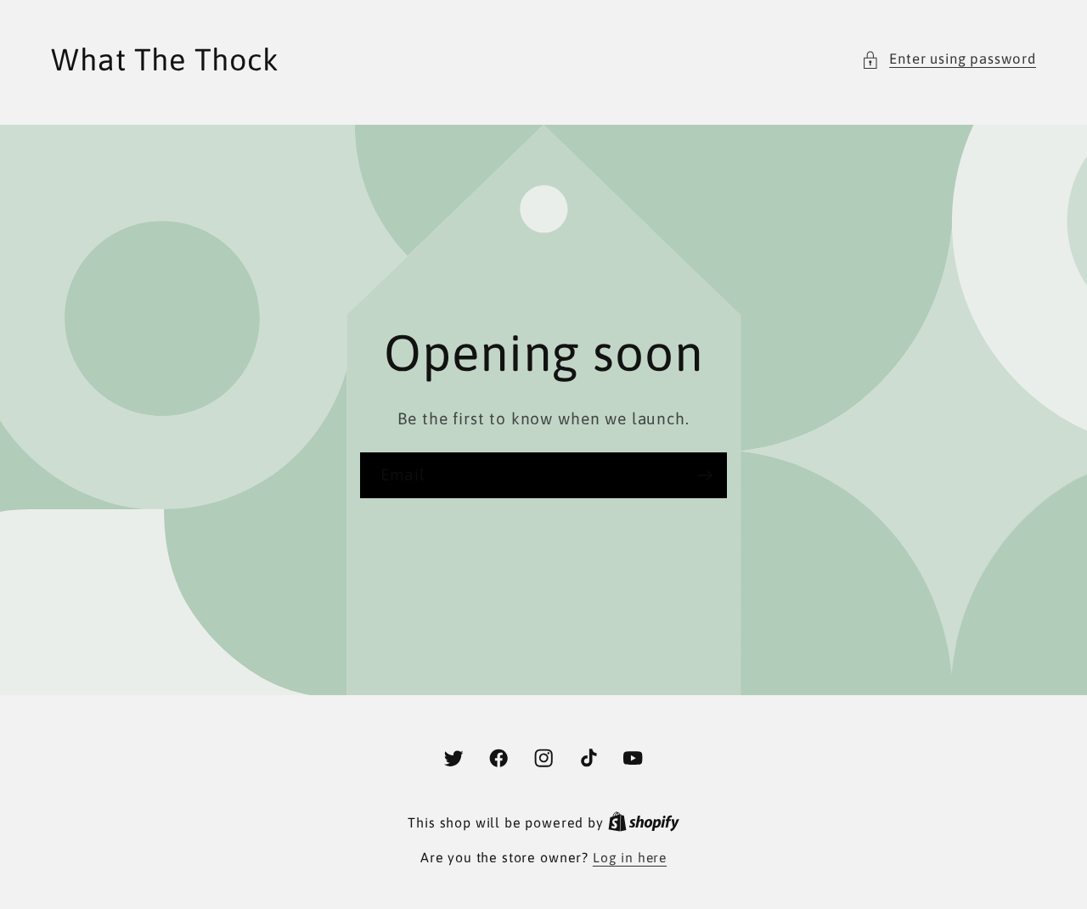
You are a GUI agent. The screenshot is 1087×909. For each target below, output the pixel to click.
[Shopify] (643, 822)
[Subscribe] (704, 475)
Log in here (630, 857)
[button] (948, 59)
